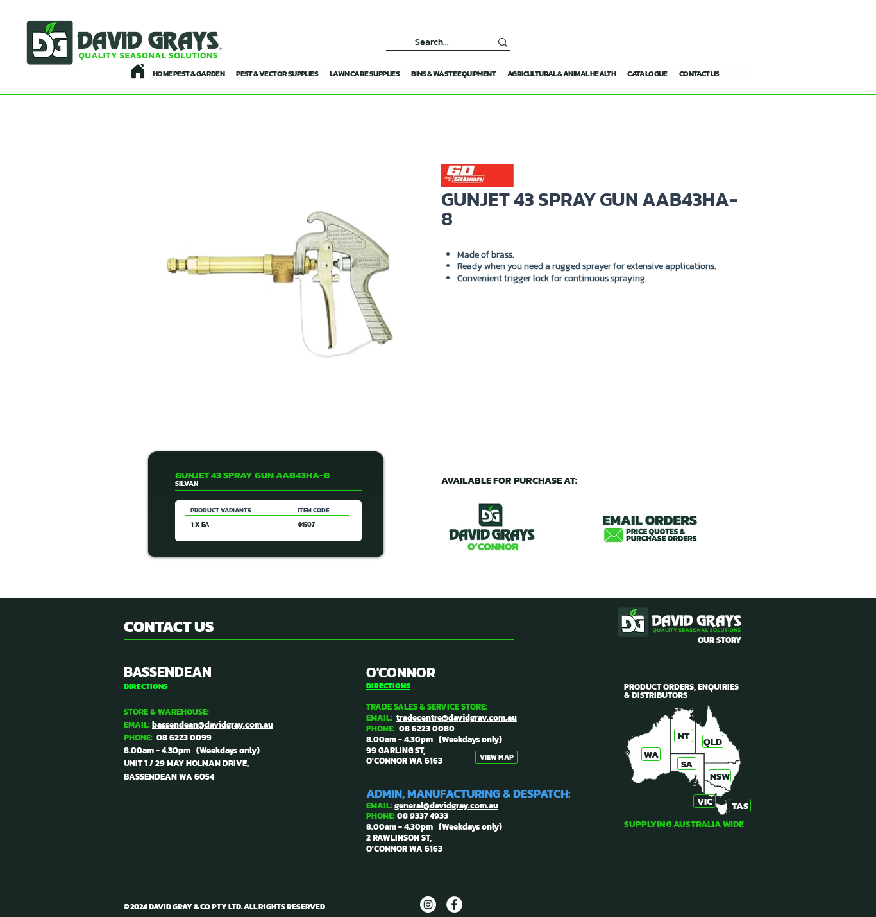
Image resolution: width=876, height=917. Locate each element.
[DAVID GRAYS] (428, 904)
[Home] (138, 71)
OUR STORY (719, 640)
